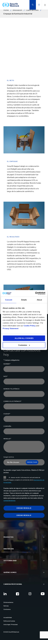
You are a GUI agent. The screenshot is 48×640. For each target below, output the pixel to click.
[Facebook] (17, 593)
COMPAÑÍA (7, 426)
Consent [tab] (8, 300)
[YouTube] (43, 593)
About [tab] (39, 300)
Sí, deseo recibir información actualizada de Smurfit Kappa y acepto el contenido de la (23, 480)
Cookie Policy (30, 326)
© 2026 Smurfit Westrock (11, 632)
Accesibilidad (7, 617)
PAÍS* (5, 376)
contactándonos (9, 500)
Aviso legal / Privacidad (10, 624)
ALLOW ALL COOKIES (24, 338)
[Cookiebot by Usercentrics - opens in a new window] (35, 293)
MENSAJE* (7, 439)
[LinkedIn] (5, 593)
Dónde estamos (8, 602)
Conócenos (7, 609)
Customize (22, 345)
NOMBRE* (6, 364)
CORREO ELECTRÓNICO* (12, 401)
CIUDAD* (6, 414)
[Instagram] (30, 593)
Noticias (6, 606)
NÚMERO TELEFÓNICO (11, 389)
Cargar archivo (8, 457)
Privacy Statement (11, 328)
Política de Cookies (9, 621)
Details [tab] (24, 300)
